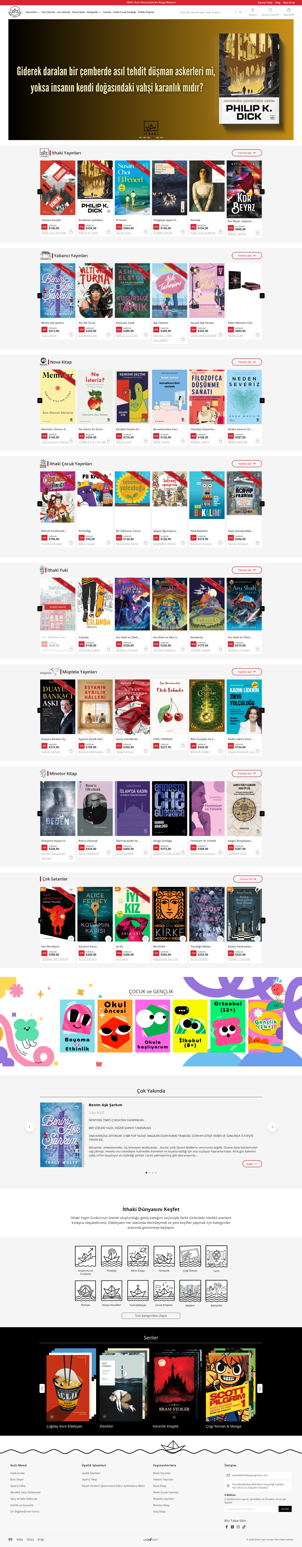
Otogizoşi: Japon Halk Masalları (166, 220)
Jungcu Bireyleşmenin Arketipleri (241, 840)
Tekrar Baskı (78, 12)
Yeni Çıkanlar (48, 12)
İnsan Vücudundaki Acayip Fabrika (241, 531)
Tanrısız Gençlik (51, 220)
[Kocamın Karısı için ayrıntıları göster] (95, 915)
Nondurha (196, 637)
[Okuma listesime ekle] (71, 165)
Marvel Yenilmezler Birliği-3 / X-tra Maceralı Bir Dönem (54, 531)
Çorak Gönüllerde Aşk (129, 739)
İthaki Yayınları (162, 1473)
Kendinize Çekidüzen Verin (92, 220)
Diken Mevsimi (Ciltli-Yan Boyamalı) (241, 322)
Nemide (195, 220)
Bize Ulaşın (17, 1479)
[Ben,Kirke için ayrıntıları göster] (169, 915)
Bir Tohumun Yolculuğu (129, 531)
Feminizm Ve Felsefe (203, 840)
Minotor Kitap (161, 1505)
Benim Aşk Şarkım (52, 322)
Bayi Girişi (289, 2)
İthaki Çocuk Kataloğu (124, 12)
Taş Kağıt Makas (200, 946)
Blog (278, 2)
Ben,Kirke (159, 946)
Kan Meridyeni (50, 946)
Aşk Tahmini (160, 322)
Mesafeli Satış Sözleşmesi (25, 1492)
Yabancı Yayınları (163, 1479)
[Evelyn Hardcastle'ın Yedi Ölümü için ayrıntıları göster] (244, 915)
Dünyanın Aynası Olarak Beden (54, 840)
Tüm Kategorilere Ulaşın (151, 1316)
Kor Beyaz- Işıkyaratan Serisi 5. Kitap (241, 221)
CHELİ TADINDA (162, 739)
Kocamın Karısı (88, 946)
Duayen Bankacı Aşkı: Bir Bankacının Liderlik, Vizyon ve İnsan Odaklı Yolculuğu (54, 739)
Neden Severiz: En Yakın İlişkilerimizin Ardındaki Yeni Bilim (241, 429)
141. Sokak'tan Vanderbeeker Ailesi (54, 637)
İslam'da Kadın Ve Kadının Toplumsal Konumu (129, 840)
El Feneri (121, 220)
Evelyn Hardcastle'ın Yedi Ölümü (241, 946)
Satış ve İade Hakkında (23, 1498)
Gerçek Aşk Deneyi (202, 322)
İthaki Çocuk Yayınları (166, 1492)
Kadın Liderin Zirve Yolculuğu (241, 739)
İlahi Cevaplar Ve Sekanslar (203, 739)
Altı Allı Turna (87, 322)
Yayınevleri (31, 12)
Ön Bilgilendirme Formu (24, 1511)
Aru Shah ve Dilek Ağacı (129, 637)
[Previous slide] (39, 191)
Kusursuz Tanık (125, 322)
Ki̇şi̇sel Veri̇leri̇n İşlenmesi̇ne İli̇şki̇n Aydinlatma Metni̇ (113, 1486)
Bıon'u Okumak (88, 840)
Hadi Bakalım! (199, 531)
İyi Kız (119, 946)
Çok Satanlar (63, 12)
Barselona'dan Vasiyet (166, 429)
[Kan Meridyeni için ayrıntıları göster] (57, 915)
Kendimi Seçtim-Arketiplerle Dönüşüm (129, 429)
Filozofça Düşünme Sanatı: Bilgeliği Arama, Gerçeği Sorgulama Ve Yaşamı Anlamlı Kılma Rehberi (203, 429)
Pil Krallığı (85, 531)
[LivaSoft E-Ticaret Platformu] (151, 1539)
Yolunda (84, 637)
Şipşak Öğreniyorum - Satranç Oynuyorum (166, 531)
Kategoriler (92, 12)
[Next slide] (262, 191)
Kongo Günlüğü (162, 840)
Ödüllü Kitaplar (146, 12)
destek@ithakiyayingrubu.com (250, 1475)
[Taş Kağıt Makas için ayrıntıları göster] (206, 915)
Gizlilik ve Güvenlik (21, 1505)
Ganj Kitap (159, 1511)
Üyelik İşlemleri (91, 1473)
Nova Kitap (159, 1486)
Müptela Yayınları (163, 1498)
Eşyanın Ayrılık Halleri (92, 739)
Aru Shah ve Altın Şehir (166, 637)
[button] (140, 137)
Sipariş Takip (265, 2)
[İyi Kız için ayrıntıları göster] (132, 915)
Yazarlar (107, 12)
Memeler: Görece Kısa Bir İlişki (54, 429)
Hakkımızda (17, 1473)
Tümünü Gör (244, 152)
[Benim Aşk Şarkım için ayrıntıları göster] (61, 1135)
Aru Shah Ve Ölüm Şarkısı (241, 637)
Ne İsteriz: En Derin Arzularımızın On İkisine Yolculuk (92, 429)
